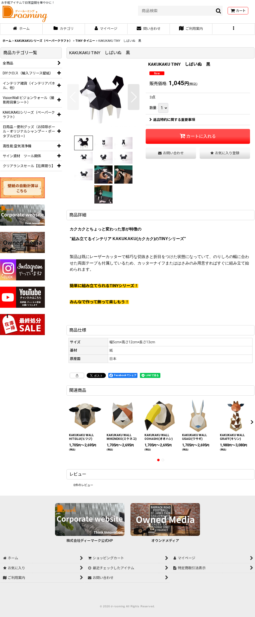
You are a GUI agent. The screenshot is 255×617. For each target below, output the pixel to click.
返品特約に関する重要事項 (174, 120)
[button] (233, 29)
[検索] (218, 10)
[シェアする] (77, 375)
